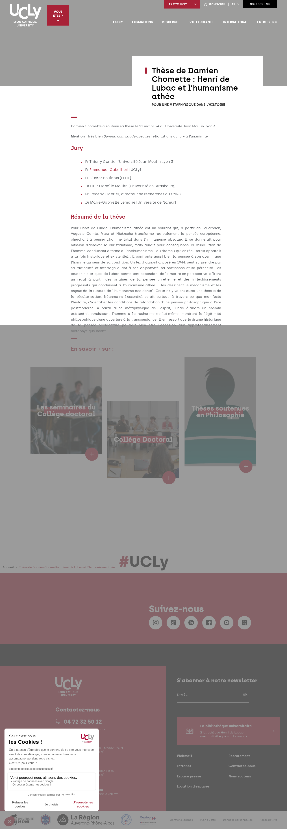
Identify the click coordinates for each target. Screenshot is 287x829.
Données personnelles (237, 819)
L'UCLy (118, 22)
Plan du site (208, 819)
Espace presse (189, 776)
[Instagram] (155, 622)
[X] (244, 622)
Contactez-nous (242, 766)
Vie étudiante (201, 22)
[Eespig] (46, 822)
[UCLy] (25, 15)
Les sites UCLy (177, 4)
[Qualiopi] (148, 822)
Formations (142, 22)
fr (233, 4)
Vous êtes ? (58, 14)
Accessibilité (268, 819)
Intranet (184, 766)
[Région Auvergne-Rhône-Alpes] (86, 822)
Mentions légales (181, 819)
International (235, 22)
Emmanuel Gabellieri (108, 170)
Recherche (171, 22)
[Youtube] (226, 622)
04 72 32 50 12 (83, 721)
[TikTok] (173, 622)
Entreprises (267, 22)
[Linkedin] (191, 622)
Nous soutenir (260, 4)
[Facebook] (209, 622)
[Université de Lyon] (22, 822)
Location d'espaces (193, 786)
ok (245, 694)
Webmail (184, 755)
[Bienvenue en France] (126, 822)
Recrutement (239, 755)
